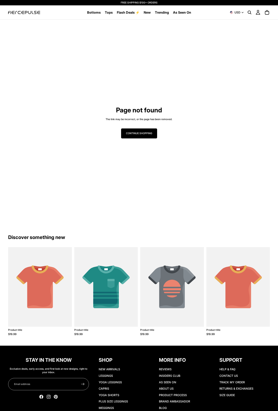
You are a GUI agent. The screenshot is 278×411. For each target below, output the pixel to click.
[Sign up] (83, 384)
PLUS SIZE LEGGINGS (113, 401)
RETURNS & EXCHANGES (236, 388)
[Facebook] (41, 396)
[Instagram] (48, 396)
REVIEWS (165, 369)
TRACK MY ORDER (232, 382)
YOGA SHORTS (109, 395)
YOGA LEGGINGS (110, 382)
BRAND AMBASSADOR (174, 401)
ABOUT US (166, 388)
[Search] (249, 12)
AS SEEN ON (167, 382)
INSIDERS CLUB (169, 375)
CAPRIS (104, 388)
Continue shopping (139, 133)
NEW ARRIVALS (109, 369)
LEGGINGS (106, 375)
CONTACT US (228, 375)
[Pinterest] (55, 396)
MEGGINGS (106, 407)
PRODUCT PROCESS (173, 395)
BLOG (163, 407)
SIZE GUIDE (227, 395)
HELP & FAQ (227, 369)
